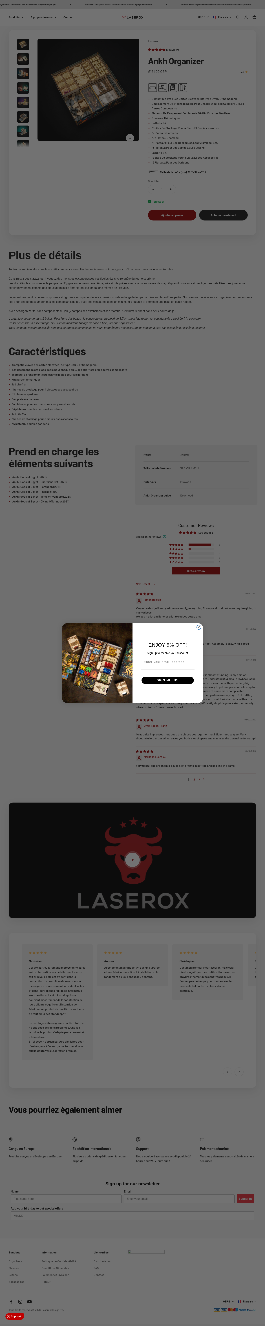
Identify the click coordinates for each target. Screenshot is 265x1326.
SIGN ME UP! (168, 680)
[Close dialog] (199, 627)
